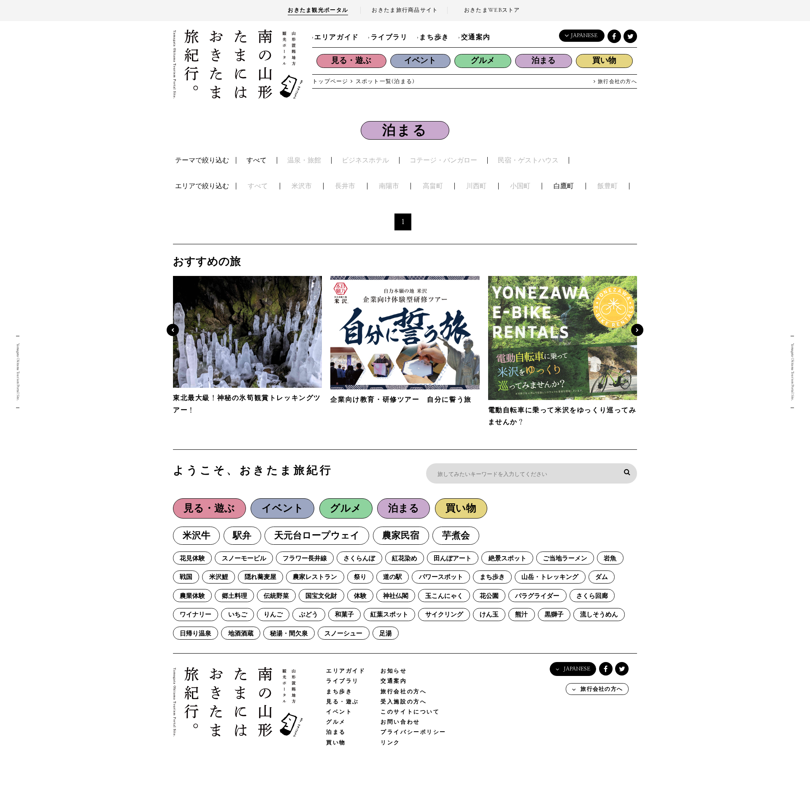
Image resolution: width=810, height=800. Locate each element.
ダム (601, 577)
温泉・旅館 (304, 160)
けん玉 (489, 614)
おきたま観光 (318, 10)
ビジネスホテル (365, 160)
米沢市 (302, 186)
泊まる (544, 61)
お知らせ (394, 671)
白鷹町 (564, 186)
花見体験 (192, 558)
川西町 (476, 186)
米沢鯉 (218, 577)
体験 (360, 596)
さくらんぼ (359, 558)
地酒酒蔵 (241, 633)
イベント (420, 61)
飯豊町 (607, 186)
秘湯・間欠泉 (289, 633)
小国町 (520, 186)
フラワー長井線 (305, 558)
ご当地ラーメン (565, 558)
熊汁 (521, 614)
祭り (360, 577)
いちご (237, 614)
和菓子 (344, 614)
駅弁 (242, 535)
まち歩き (434, 37)
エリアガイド (336, 37)
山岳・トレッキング (549, 577)
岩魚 (610, 558)
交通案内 (476, 37)
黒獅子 (554, 614)
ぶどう (308, 614)
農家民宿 (400, 535)
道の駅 (392, 577)
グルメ (483, 61)
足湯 (385, 633)
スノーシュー (343, 633)
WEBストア (492, 10)
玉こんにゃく (444, 596)
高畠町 (433, 186)
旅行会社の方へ (616, 81)
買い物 (604, 61)
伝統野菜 (276, 596)
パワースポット (441, 577)
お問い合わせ (400, 722)
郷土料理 (234, 596)
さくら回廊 (592, 596)
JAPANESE (584, 35)
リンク (390, 743)
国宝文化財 (321, 596)
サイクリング (444, 614)
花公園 (489, 596)
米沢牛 (197, 535)
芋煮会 (456, 535)
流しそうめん (599, 614)
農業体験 (192, 596)
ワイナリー (195, 614)
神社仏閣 (395, 596)
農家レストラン (315, 577)
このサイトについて (410, 712)
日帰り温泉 (195, 633)
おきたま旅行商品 (405, 10)
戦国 (186, 577)
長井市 (345, 186)
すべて (256, 160)
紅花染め (404, 558)
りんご (273, 614)
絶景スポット (507, 558)
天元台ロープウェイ (317, 535)
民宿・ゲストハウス (528, 160)
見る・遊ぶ (351, 61)
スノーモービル (244, 558)
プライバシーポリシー (413, 732)
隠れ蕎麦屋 (260, 577)
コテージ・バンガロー (443, 160)
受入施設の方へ (404, 702)
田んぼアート (453, 558)
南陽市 (389, 186)
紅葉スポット (389, 614)
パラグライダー (537, 596)
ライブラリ (389, 37)
